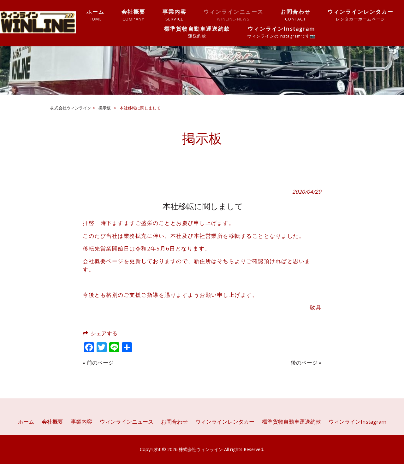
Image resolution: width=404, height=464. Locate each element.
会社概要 (52, 421)
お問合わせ (174, 421)
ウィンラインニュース (126, 421)
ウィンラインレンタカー (224, 421)
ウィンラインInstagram (357, 421)
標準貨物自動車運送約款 (291, 421)
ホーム (26, 421)
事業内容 (81, 421)
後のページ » (306, 362)
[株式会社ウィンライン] (38, 31)
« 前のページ (98, 362)
